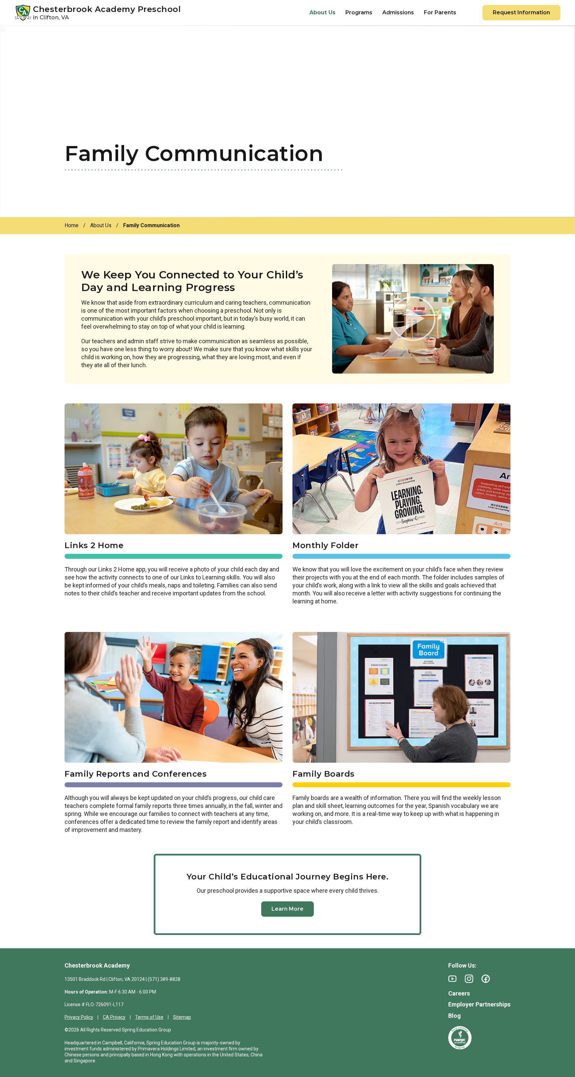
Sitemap (182, 1017)
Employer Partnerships (479, 1004)
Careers (459, 993)
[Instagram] (469, 979)
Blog (454, 1015)
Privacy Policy (79, 1017)
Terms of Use (149, 1017)
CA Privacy (114, 1017)
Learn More (287, 909)
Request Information (521, 12)
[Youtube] (452, 979)
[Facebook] (485, 979)
